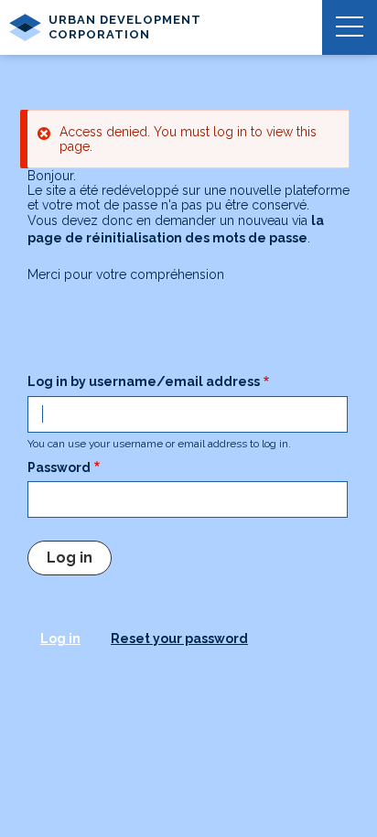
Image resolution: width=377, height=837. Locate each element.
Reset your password (179, 638)
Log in (60, 638)
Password (59, 467)
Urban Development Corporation (124, 27)
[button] (349, 27)
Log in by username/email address (143, 381)
